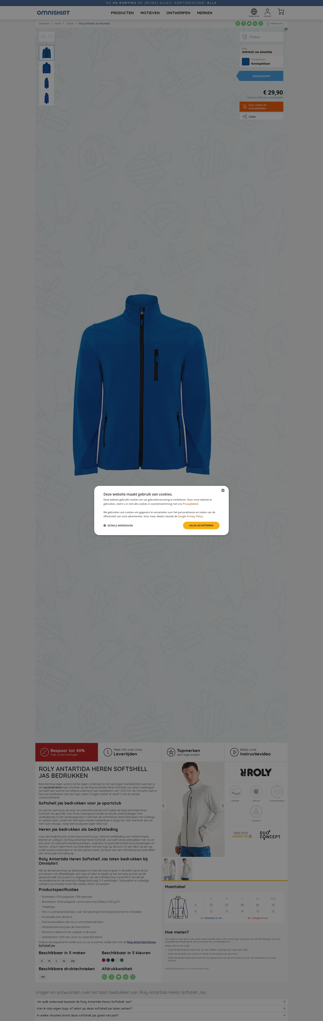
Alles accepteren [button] (201, 525)
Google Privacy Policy (190, 516)
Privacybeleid (190, 503)
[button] (118, 525)
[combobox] (223, 490)
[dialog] (161, 510)
